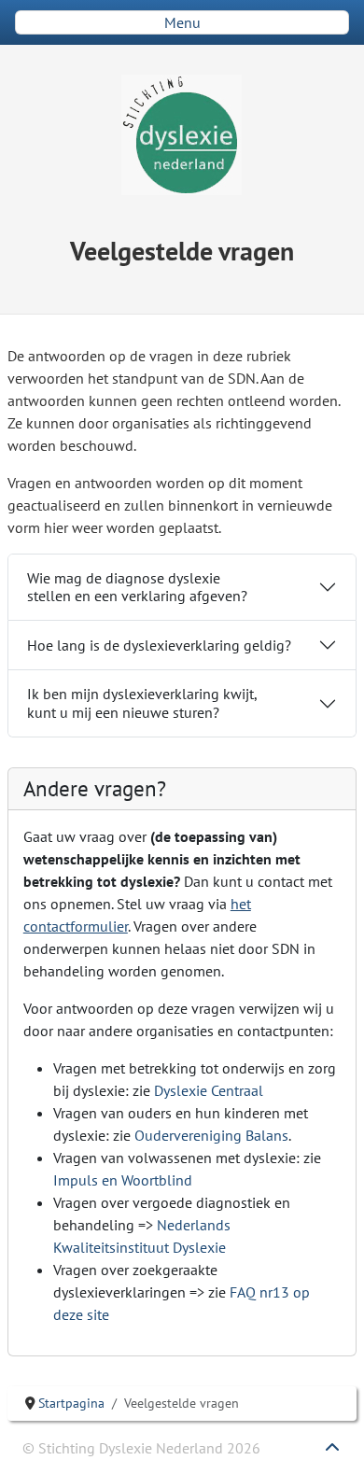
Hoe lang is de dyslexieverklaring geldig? (159, 645)
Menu (182, 22)
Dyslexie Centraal (208, 1090)
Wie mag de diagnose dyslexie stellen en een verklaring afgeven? (137, 587)
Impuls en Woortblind (122, 1180)
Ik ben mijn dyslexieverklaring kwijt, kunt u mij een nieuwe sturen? (142, 702)
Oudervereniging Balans (211, 1135)
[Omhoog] (332, 1455)
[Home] (182, 135)
